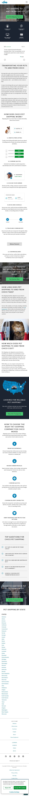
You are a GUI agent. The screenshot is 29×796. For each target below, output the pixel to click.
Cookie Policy (14, 778)
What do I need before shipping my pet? (16, 561)
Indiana (3, 643)
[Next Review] (24, 60)
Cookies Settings (14, 792)
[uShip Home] (4, 2)
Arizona (3, 621)
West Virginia (5, 712)
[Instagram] (10, 756)
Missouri (4, 665)
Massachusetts (5, 657)
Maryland (4, 655)
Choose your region (14, 760)
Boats (14, 734)
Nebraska (4, 669)
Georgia (4, 635)
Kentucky (4, 649)
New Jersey (4, 675)
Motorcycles (14, 726)
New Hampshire (5, 673)
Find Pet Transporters (14, 600)
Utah (3, 703)
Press (14, 748)
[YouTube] (19, 756)
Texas (3, 701)
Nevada (3, 671)
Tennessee (4, 699)
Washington (4, 710)
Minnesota (4, 661)
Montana (4, 667)
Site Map (14, 775)
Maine (3, 653)
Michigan (4, 659)
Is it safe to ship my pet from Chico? (14, 547)
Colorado (4, 627)
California (4, 625)
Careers (14, 745)
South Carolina (5, 695)
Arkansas (4, 623)
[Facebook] (6, 756)
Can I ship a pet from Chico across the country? (16, 554)
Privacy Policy (14, 772)
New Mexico (5, 677)
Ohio (3, 685)
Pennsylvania (5, 691)
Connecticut (4, 629)
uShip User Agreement (14, 770)
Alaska (3, 618)
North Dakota (5, 683)
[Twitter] (14, 756)
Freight (14, 731)
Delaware (4, 631)
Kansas (3, 647)
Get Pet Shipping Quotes (14, 17)
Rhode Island (5, 693)
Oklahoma (4, 687)
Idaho (3, 639)
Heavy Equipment (14, 737)
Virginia (3, 708)
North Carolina (5, 681)
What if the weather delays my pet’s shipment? (15, 567)
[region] (15, 786)
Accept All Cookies (19, 787)
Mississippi (4, 663)
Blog (14, 750)
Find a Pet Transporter (14, 414)
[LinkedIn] (23, 756)
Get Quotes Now (14, 279)
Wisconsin (4, 714)
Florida (3, 633)
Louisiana (4, 651)
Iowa (3, 645)
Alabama (4, 616)
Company (14, 742)
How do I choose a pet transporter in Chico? (12, 574)
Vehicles (14, 723)
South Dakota (5, 697)
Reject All (8, 787)
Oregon (3, 689)
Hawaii (3, 637)
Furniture (14, 729)
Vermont (4, 705)
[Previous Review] (5, 60)
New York (4, 679)
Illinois (3, 641)
